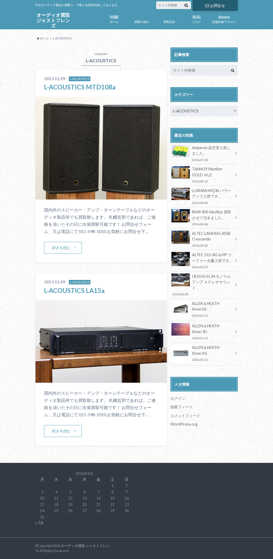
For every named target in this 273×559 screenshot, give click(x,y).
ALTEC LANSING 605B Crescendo (211, 239)
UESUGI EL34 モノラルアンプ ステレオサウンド (201, 285)
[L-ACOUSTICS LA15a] (101, 379)
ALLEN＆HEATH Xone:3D (205, 332)
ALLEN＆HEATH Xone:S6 (205, 309)
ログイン (177, 398)
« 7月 (39, 523)
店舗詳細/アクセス (224, 18)
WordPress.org (184, 424)
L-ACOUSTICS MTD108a (79, 87)
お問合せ (217, 5)
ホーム (114, 18)
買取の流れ (141, 21)
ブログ (196, 18)
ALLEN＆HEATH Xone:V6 (205, 353)
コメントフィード (185, 415)
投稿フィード (181, 407)
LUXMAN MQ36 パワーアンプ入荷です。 (211, 196)
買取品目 (169, 21)
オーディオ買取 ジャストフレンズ (53, 20)
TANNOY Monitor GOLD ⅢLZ (207, 175)
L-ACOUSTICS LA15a (74, 290)
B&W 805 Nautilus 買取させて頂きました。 (211, 218)
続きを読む (61, 247)
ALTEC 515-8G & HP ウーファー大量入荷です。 (212, 260)
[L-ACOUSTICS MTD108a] (101, 196)
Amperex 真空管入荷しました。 (211, 153)
